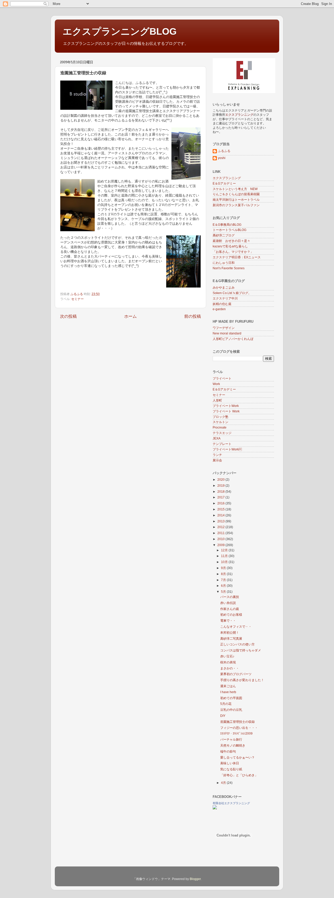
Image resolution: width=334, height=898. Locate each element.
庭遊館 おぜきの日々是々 (231, 240)
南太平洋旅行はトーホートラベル (236, 199)
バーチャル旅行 (231, 739)
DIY (222, 715)
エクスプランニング (227, 178)
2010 (221, 539)
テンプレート (222, 443)
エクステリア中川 (225, 298)
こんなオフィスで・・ (236, 626)
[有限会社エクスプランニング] (215, 808)
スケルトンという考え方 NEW (235, 189)
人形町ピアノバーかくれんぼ (233, 338)
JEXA (216, 438)
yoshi (221, 158)
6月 (224, 585)
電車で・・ (228, 620)
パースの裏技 (229, 596)
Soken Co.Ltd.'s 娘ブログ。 (232, 293)
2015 (221, 509)
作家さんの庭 (229, 608)
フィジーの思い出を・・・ (239, 727)
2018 (221, 491)
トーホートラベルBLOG (229, 229)
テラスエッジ (222, 433)
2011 (221, 533)
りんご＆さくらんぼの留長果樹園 (236, 194)
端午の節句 (228, 751)
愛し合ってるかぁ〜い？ (237, 757)
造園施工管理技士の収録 (237, 721)
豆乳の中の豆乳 (231, 709)
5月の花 (225, 703)
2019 (221, 485)
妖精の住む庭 (222, 304)
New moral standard (227, 333)
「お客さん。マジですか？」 (233, 251)
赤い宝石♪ (227, 656)
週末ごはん (228, 686)
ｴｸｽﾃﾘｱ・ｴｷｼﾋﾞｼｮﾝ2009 (236, 733)
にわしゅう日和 (224, 262)
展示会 (217, 460)
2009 (221, 545)
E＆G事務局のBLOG (227, 224)
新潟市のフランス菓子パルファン (236, 205)
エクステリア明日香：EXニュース (237, 257)
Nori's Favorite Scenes (228, 268)
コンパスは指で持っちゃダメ (240, 650)
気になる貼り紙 (231, 769)
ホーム (130, 316)
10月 (225, 562)
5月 (224, 591)
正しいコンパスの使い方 (237, 644)
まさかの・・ (229, 668)
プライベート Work (227, 449)
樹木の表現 (228, 662)
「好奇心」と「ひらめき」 (239, 775)
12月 (225, 550)
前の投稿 (192, 316)
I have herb (228, 692)
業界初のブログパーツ (236, 674)
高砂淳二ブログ (224, 235)
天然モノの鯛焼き (232, 745)
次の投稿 (68, 316)
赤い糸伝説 (228, 602)
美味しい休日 (229, 763)
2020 (221, 479)
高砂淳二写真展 (231, 638)
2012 (221, 527)
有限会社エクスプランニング (231, 803)
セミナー (77, 299)
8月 (224, 574)
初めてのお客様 (231, 614)
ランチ (217, 454)
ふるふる (224, 150)
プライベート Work (226, 405)
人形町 (217, 400)
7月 (224, 580)
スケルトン (220, 422)
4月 (224, 782)
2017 (221, 497)
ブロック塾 (220, 416)
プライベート (222, 378)
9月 (224, 568)
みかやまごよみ (224, 287)
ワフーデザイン (224, 327)
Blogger (195, 879)
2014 (221, 515)
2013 (221, 521)
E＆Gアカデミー (224, 183)
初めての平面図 (231, 698)
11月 (225, 556)
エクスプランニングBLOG (120, 31)
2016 (221, 503)
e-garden (219, 309)
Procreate (219, 427)
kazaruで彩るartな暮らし (230, 246)
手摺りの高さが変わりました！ (242, 680)
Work (216, 384)
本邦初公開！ (229, 632)
